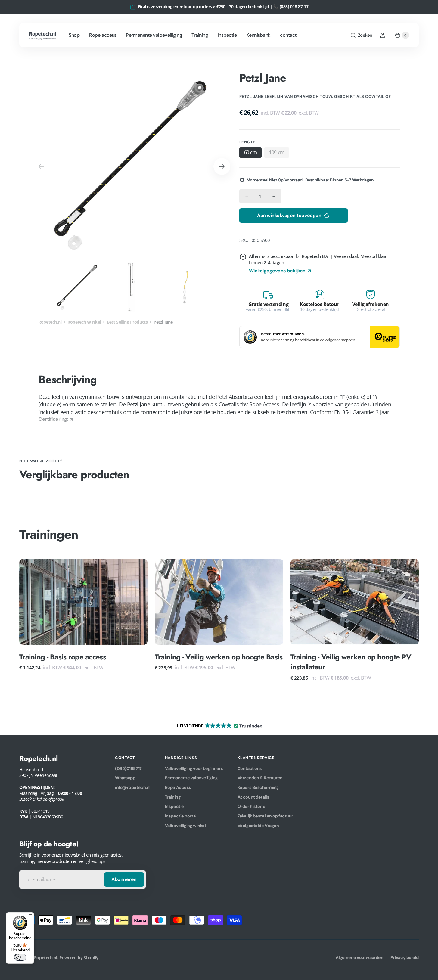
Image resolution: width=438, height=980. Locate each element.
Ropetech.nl (49, 322)
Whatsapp (125, 777)
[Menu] (30, 916)
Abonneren (124, 879)
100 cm (279, 153)
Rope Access (178, 787)
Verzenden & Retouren (260, 777)
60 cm (250, 152)
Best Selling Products (127, 322)
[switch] (20, 957)
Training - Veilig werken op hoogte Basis (218, 657)
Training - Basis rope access (62, 657)
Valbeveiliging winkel (185, 825)
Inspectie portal (181, 816)
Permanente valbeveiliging (191, 777)
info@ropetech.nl (133, 787)
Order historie (252, 806)
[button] (361, 35)
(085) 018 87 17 (294, 6)
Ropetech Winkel (84, 322)
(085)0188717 (128, 768)
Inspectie (174, 806)
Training (172, 797)
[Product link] (83, 620)
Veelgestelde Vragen (258, 825)
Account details (253, 797)
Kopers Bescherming (258, 787)
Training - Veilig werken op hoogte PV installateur (350, 662)
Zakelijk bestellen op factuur (265, 816)
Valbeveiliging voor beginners (194, 768)
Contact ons (250, 768)
